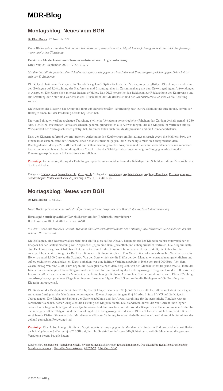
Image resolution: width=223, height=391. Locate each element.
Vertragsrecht (85, 174)
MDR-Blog (44, 15)
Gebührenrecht (49, 344)
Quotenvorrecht (149, 344)
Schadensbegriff (37, 178)
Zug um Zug (76, 178)
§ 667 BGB (89, 348)
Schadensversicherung (40, 348)
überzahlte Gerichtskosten (68, 348)
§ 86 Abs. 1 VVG (107, 348)
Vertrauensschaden (57, 178)
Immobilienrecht (67, 174)
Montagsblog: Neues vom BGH (66, 30)
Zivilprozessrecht (91, 344)
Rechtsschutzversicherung (173, 344)
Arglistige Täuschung (156, 174)
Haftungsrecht (49, 174)
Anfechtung (115, 174)
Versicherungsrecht (69, 344)
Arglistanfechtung (133, 174)
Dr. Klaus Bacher (37, 39)
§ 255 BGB (90, 178)
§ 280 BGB (105, 178)
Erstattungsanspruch (180, 174)
